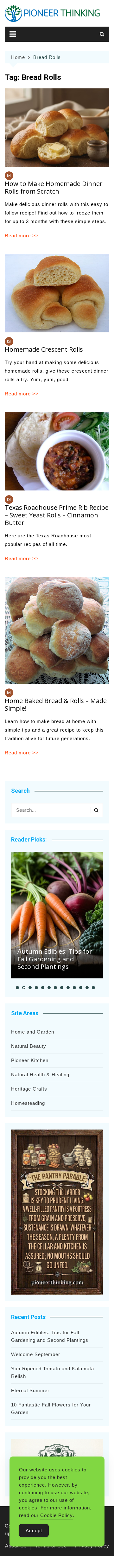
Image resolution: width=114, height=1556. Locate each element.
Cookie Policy (56, 1515)
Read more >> (22, 235)
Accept (34, 1530)
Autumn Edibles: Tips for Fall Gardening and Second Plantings (54, 959)
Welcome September (35, 1354)
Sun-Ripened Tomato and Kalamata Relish (52, 1372)
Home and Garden (32, 1031)
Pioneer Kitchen (29, 1060)
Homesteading (28, 1103)
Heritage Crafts (29, 1089)
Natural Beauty (28, 1046)
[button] (17, 987)
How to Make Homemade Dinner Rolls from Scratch (54, 187)
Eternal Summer (30, 1390)
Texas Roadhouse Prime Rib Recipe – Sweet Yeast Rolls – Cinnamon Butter (57, 515)
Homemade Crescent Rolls (44, 349)
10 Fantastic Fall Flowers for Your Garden (51, 1408)
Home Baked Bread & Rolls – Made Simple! (56, 704)
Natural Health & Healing (40, 1074)
